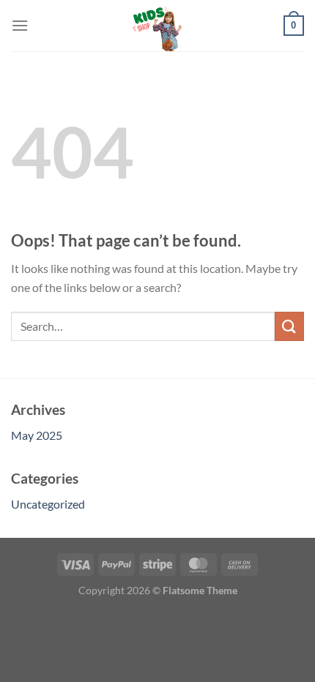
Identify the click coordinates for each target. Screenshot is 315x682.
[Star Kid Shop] (157, 25)
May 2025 (36, 435)
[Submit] (289, 326)
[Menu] (20, 25)
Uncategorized (48, 504)
